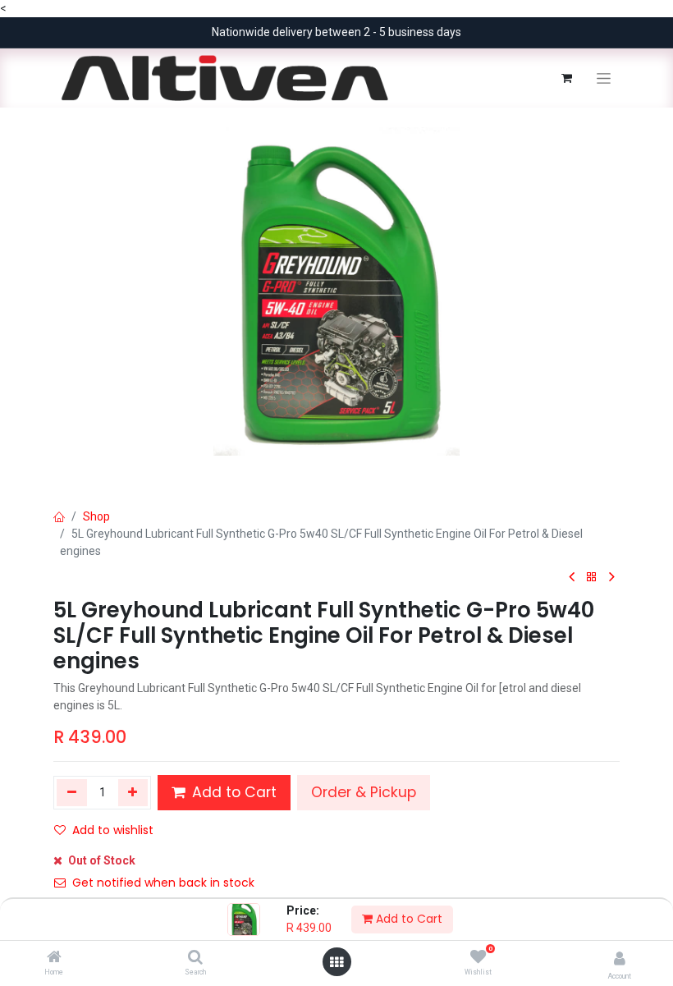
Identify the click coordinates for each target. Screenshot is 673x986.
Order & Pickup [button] (363, 792)
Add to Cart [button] (232, 792)
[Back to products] (592, 577)
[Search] (195, 958)
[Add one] (133, 792)
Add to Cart (407, 918)
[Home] (54, 958)
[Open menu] (336, 962)
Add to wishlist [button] (112, 830)
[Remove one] (72, 792)
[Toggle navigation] (604, 78)
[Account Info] (619, 958)
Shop (96, 516)
